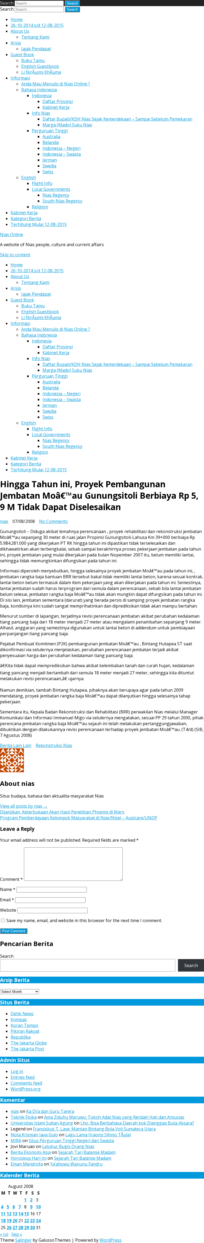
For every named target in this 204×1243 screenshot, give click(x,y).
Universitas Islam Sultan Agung (42, 1123)
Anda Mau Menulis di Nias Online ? (55, 84)
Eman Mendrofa (27, 1164)
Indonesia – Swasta (61, 154)
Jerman (49, 160)
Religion (40, 207)
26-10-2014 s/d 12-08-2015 (37, 25)
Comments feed (26, 1083)
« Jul (4, 1234)
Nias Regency (55, 195)
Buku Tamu (33, 60)
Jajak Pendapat (36, 49)
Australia (51, 136)
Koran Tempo (24, 1025)
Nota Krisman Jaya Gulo (34, 1135)
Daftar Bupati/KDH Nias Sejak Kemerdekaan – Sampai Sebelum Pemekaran (117, 119)
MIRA (16, 1140)
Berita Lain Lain (15, 745)
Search (7, 3)
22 (26, 1221)
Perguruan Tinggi (50, 131)
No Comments (53, 521)
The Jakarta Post (27, 1049)
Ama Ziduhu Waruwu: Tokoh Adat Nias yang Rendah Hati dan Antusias (114, 1117)
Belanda (50, 142)
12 (9, 1214)
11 (3, 1214)
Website (8, 910)
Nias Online (11, 234)
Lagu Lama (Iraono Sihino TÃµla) (98, 1135)
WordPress (111, 1240)
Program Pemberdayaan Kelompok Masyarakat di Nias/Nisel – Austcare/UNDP (78, 818)
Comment (11, 879)
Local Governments (51, 189)
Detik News (22, 1014)
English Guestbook (40, 66)
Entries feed (23, 1077)
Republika (21, 1037)
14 (20, 1214)
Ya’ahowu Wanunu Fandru (76, 1164)
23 (32, 1221)
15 (26, 1214)
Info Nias (41, 113)
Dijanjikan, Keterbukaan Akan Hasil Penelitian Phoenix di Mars (62, 812)
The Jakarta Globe (29, 1043)
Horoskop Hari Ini (28, 1158)
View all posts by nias (24, 806)
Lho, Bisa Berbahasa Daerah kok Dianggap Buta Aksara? (137, 1123)
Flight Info (42, 183)
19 (9, 1221)
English (28, 177)
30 (32, 1227)
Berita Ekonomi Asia (31, 1152)
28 (20, 1227)
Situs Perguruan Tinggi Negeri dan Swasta (71, 1140)
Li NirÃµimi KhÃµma (41, 72)
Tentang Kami (35, 37)
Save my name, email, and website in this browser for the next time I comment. (84, 920)
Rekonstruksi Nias (54, 745)
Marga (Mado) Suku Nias (67, 125)
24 (38, 1221)
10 (38, 1207)
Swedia (49, 166)
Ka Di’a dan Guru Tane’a (50, 1111)
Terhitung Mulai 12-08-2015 (39, 224)
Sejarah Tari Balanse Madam (87, 1152)
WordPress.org (26, 1089)
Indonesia (42, 95)
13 (14, 1214)
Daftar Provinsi (57, 101)
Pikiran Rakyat (25, 1031)
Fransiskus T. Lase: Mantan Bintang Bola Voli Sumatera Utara (94, 1129)
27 (14, 1227)
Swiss (47, 172)
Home (17, 19)
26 (9, 1227)
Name (7, 889)
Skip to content (15, 255)
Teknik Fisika (24, 1117)
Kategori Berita (26, 218)
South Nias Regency (62, 201)
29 (26, 1227)
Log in (17, 1071)
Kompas (19, 1019)
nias (4, 521)
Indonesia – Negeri (61, 148)
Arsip (16, 43)
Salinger (23, 1240)
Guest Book (22, 54)
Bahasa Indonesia (39, 90)
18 (3, 1221)
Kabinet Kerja (55, 107)
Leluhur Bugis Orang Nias (68, 1146)
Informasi (20, 78)
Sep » (16, 1234)
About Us (20, 31)
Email (7, 900)
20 (14, 1221)
